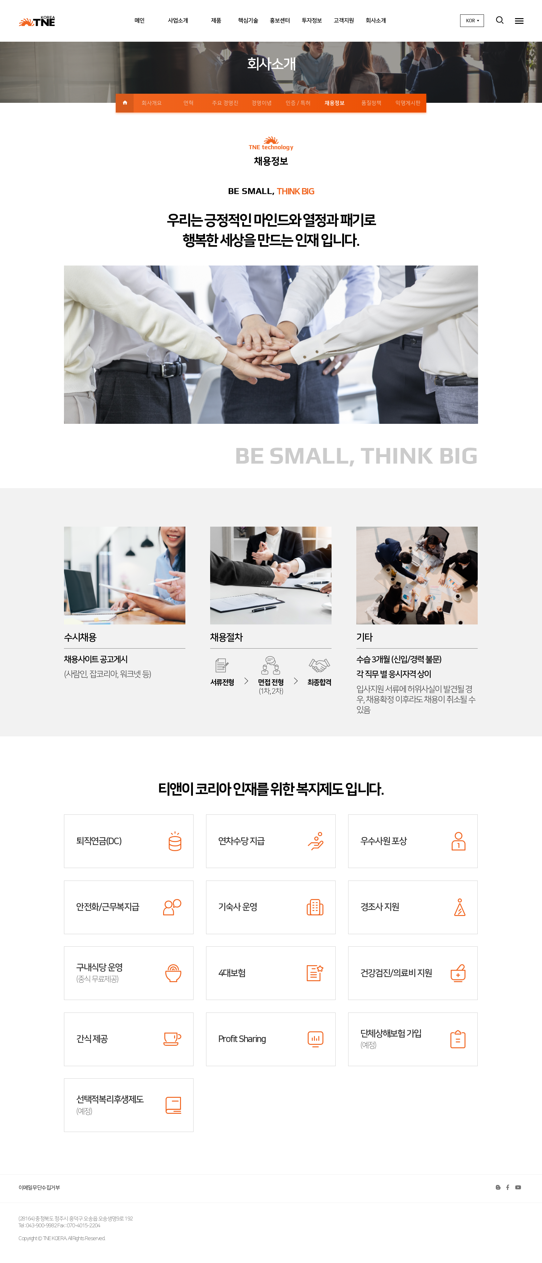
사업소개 (178, 21)
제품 (216, 21)
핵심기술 (248, 21)
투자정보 (312, 21)
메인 (140, 21)
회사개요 (152, 103)
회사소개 (376, 21)
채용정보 (335, 103)
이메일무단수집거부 (39, 1188)
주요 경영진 (225, 103)
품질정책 (371, 103)
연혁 (188, 103)
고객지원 (344, 21)
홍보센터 (280, 21)
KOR (470, 20)
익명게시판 (408, 103)
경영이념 (262, 103)
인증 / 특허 (298, 103)
